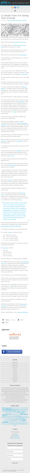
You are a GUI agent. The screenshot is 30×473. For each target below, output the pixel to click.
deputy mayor (21, 411)
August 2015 (15, 379)
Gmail (10, 232)
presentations (11, 422)
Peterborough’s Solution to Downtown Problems (19, 387)
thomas (27, 424)
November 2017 (15, 362)
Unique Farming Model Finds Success (17, 396)
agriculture (9, 407)
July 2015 (15, 381)
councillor (12, 411)
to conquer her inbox (12, 165)
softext (3, 424)
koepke (5, 419)
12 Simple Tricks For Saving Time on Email (15, 16)
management (11, 419)
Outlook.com (5, 247)
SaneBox (10, 180)
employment (9, 416)
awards (14, 407)
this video (3, 141)
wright (15, 425)
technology (12, 424)
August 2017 (15, 367)
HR (25, 417)
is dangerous (19, 150)
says (21, 82)
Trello (13, 155)
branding (18, 407)
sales (27, 422)
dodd (6, 412)
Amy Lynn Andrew (24, 74)
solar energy (7, 424)
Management (18, 20)
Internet (27, 417)
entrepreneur (17, 416)
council (5, 411)
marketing (17, 419)
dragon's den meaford (12, 412)
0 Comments (24, 20)
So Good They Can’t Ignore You (19, 45)
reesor (23, 422)
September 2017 (15, 365)
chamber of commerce (20, 409)
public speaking (18, 422)
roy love (7, 396)
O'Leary (19, 420)
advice (4, 408)
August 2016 (15, 374)
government (7, 417)
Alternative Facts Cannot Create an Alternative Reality (18, 389)
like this (20, 199)
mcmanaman (7, 420)
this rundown (19, 141)
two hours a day (18, 42)
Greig (11, 417)
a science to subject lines (22, 312)
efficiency (18, 414)
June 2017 (15, 370)
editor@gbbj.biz (16, 435)
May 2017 (15, 372)
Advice (9, 20)
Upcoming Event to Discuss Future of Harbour (18, 399)
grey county (15, 417)
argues (2, 47)
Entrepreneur (13, 20)
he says (14, 111)
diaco (27, 411)
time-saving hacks (23, 54)
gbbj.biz (16, 434)
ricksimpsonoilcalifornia (5, 391)
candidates (7, 409)
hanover (21, 417)
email (24, 42)
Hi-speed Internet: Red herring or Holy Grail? (17, 392)
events (23, 416)
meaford (13, 421)
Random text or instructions (15, 445)
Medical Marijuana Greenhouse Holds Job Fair (20, 391)
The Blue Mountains (20, 424)
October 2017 (15, 363)
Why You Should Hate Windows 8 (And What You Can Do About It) (16, 394)
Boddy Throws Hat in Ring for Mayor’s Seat (17, 401)
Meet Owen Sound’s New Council (18, 398)
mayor (23, 419)
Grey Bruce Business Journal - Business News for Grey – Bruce (15, 2)
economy (14, 414)
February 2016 (15, 377)
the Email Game (21, 101)
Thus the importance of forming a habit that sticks (11, 226)
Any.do (8, 155)
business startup (24, 407)
